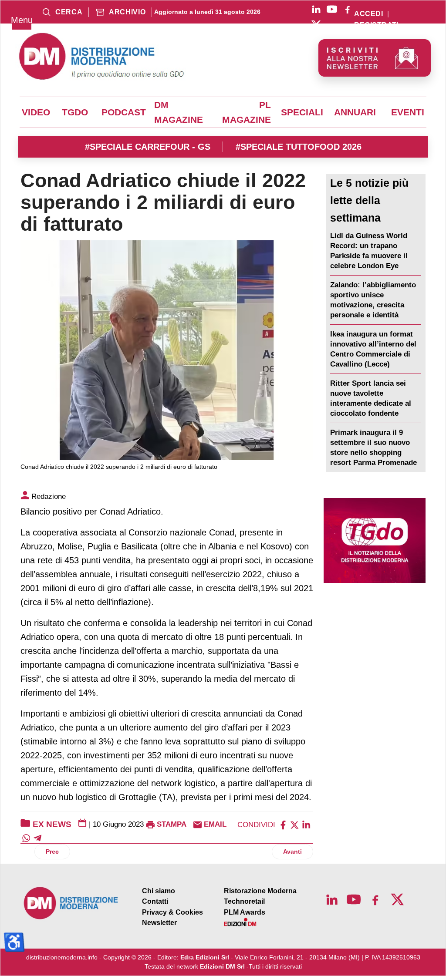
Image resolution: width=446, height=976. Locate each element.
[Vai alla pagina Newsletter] (374, 58)
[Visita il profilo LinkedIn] (316, 9)
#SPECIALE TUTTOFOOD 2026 (299, 146)
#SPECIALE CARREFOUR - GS (147, 146)
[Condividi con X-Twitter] (294, 824)
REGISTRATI (376, 25)
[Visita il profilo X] (316, 25)
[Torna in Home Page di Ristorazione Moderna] (71, 903)
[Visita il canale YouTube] (332, 9)
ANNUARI (355, 112)
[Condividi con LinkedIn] (306, 824)
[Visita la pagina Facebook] (347, 9)
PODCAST (123, 112)
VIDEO (36, 112)
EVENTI (407, 112)
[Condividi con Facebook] (283, 824)
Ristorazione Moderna (260, 891)
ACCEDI (368, 13)
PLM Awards (244, 912)
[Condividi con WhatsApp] (26, 837)
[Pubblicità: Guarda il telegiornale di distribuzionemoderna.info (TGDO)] (375, 540)
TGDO (75, 112)
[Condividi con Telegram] (37, 837)
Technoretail (244, 901)
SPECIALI (302, 112)
